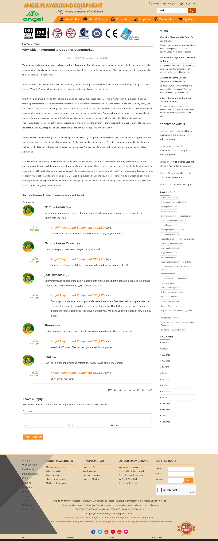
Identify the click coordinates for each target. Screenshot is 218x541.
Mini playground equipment (130, 467)
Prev (109, 390)
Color (25, 478)
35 (143, 390)
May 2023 (166, 379)
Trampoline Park (89, 467)
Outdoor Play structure (170, 306)
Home (26, 44)
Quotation (27, 487)
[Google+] (106, 533)
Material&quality (30, 473)
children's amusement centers (173, 221)
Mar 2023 (166, 391)
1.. (115, 390)
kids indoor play (186, 216)
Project (143, 19)
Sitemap (154, 505)
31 (125, 390)
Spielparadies (182, 278)
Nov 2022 (166, 410)
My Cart (188, 19)
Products (122, 19)
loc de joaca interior (168, 297)
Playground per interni (170, 318)
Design (26, 460)
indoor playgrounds (186, 239)
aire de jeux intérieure (169, 198)
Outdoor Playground (82, 500)
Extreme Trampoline (91, 475)
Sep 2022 (166, 422)
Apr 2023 (165, 385)
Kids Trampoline (89, 471)
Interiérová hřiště (167, 283)
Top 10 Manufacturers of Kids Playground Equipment (177, 323)
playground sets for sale (170, 248)
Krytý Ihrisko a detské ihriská (172, 292)
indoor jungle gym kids (170, 234)
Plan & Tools (96, 19)
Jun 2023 (166, 373)
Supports (27, 500)
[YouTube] (119, 533)
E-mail (71, 425)
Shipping (27, 505)
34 (138, 390)
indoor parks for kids (169, 207)
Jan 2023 (166, 398)
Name (27, 425)
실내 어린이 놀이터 (179, 330)
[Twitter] (100, 533)
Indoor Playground (168, 225)
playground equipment (170, 262)
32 (130, 390)
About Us (71, 19)
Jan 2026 (166, 343)
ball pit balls (186, 262)
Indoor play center (54, 471)
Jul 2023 (165, 367)
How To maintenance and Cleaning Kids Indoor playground (176, 135)
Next (149, 390)
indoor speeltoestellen (170, 274)
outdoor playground (168, 257)
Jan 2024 (166, 349)
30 (120, 390)
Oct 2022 (165, 416)
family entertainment (169, 216)
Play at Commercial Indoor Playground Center (176, 312)
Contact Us (166, 19)
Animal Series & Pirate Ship (131, 475)
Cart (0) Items (190, 4)
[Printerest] (113, 533)
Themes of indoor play (55, 479)
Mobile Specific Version (155, 500)
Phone (114, 425)
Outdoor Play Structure (170, 301)
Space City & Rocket (128, 483)
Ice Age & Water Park (128, 479)
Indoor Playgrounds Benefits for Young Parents (176, 268)
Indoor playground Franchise (172, 230)
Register (173, 4)
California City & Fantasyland (131, 471)
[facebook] (93, 533)
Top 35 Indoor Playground (182, 184)
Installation (28, 469)
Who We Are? (29, 465)
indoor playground (168, 239)
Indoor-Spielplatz (167, 278)
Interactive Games (54, 475)
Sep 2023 (166, 355)
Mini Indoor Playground (56, 483)
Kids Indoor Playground (170, 288)
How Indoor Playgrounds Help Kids (175, 202)
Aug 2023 (166, 361)
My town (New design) (55, 467)
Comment (28, 411)
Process (26, 482)
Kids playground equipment (172, 244)
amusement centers (168, 211)
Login (164, 4)
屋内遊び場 (165, 330)
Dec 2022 (166, 404)
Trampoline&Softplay (91, 479)
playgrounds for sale (169, 253)
